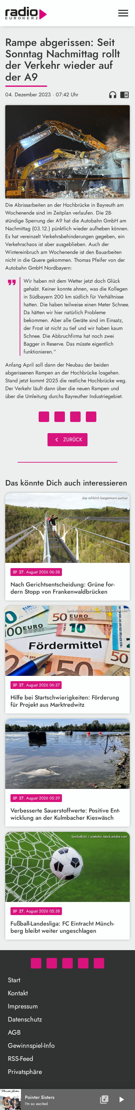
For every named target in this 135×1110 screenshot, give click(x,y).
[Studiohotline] (99, 963)
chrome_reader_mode (124, 94)
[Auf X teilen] (59, 416)
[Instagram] (67, 963)
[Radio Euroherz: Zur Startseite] (59, 13)
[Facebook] (52, 963)
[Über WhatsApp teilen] (75, 416)
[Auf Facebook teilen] (44, 416)
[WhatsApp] (36, 963)
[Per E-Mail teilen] (91, 416)
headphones (112, 94)
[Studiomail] (83, 963)
